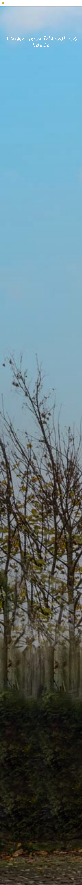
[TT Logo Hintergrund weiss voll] (5, 3)
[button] (3, 881)
